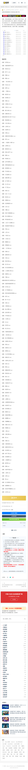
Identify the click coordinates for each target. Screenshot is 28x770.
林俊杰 (8, 754)
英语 (13, 756)
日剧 (23, 752)
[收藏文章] (8, 577)
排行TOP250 (5, 752)
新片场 (20, 752)
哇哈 (5, 766)
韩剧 (24, 756)
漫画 (11, 754)
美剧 (7, 756)
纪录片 (4, 756)
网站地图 (19, 766)
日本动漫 (4, 754)
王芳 (14, 754)
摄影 (12, 752)
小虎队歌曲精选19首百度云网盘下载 (20, 585)
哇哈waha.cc (7, 6)
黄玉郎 (4, 758)
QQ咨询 (15, 530)
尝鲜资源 (12, 6)
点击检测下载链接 (14, 513)
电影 (17, 754)
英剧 (10, 756)
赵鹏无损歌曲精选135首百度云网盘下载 (16, 571)
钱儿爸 (21, 756)
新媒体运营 (16, 752)
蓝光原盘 (16, 756)
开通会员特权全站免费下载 (14, 519)
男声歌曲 (21, 754)
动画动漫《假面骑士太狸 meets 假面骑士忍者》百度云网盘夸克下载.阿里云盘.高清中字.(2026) (17, 719)
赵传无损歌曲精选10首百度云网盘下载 (7, 585)
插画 (9, 752)
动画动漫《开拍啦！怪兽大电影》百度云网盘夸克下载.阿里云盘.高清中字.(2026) (18, 732)
